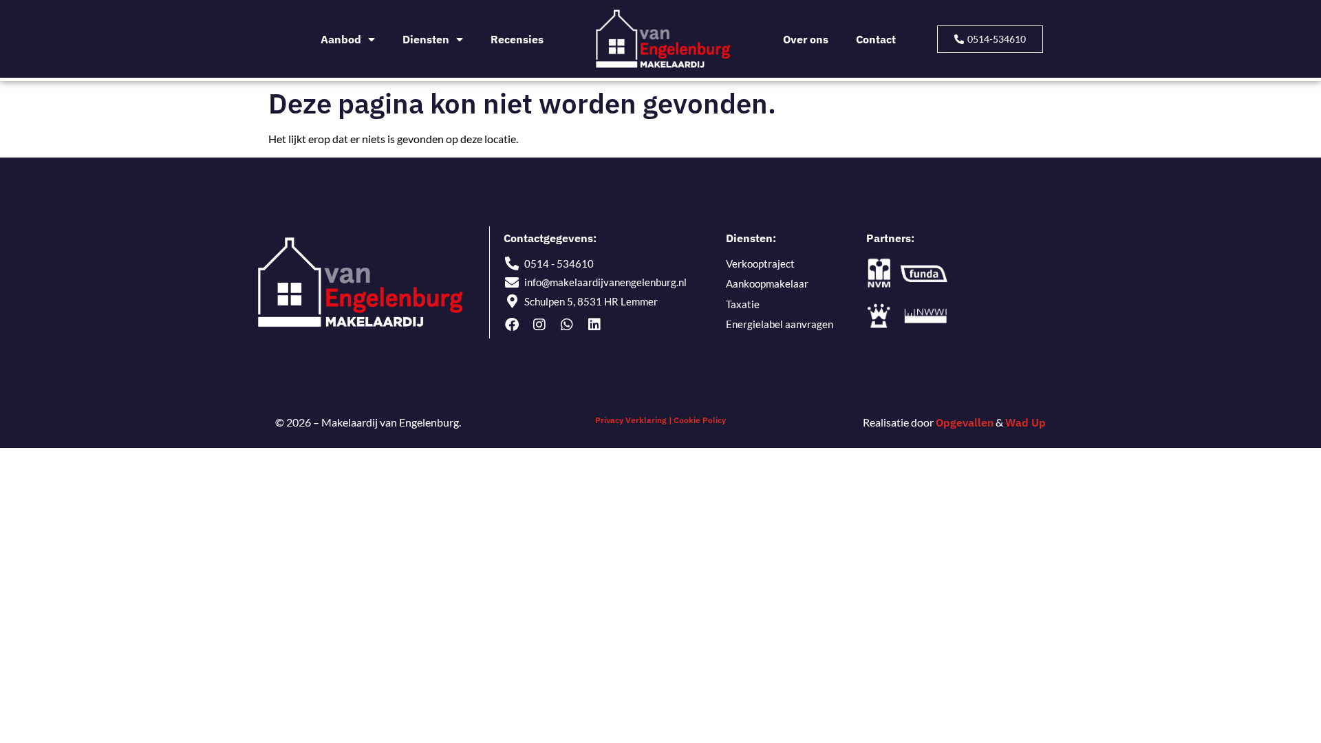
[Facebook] (512, 324)
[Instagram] (539, 324)
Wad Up (1025, 422)
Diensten (425, 39)
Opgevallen (965, 422)
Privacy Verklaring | (633, 420)
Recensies (517, 39)
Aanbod (341, 39)
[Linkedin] (594, 324)
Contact (876, 39)
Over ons (805, 39)
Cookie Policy (700, 420)
